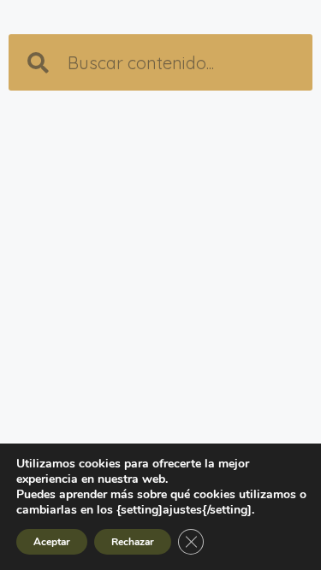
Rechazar (132, 542)
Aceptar (51, 542)
